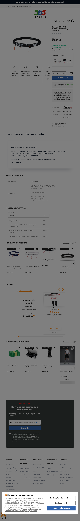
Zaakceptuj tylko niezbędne (61, 498)
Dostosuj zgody (61, 503)
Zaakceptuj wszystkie (61, 508)
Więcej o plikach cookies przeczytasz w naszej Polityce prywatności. (22, 510)
